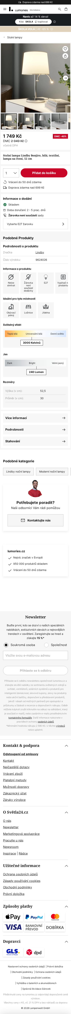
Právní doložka (13, 894)
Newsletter (11, 827)
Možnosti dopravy (16, 787)
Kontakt (8, 761)
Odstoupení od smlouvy (20, 754)
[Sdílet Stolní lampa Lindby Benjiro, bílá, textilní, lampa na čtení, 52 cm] (65, 56)
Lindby (40, 252)
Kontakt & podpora (21, 745)
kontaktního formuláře (20, 717)
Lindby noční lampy (18, 471)
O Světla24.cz (15, 812)
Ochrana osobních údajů (20, 874)
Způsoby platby (18, 906)
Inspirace (9, 853)
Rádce (23, 853)
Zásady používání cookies (21, 881)
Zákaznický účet (15, 793)
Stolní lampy (14, 37)
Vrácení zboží (13, 774)
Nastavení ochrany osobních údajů (26, 966)
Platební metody (15, 780)
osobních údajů (46, 721)
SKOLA (33, 21)
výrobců (60, 725)
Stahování (12, 441)
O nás (7, 821)
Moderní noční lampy (52, 471)
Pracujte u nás (13, 840)
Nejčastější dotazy (16, 767)
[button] (9, 121)
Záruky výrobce (14, 800)
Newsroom (11, 847)
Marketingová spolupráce (21, 834)
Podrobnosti (14, 429)
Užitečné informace (21, 866)
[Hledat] (60, 9)
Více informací (16, 418)
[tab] (35, 773)
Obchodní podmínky (17, 887)
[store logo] (27, 9)
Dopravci (11, 941)
